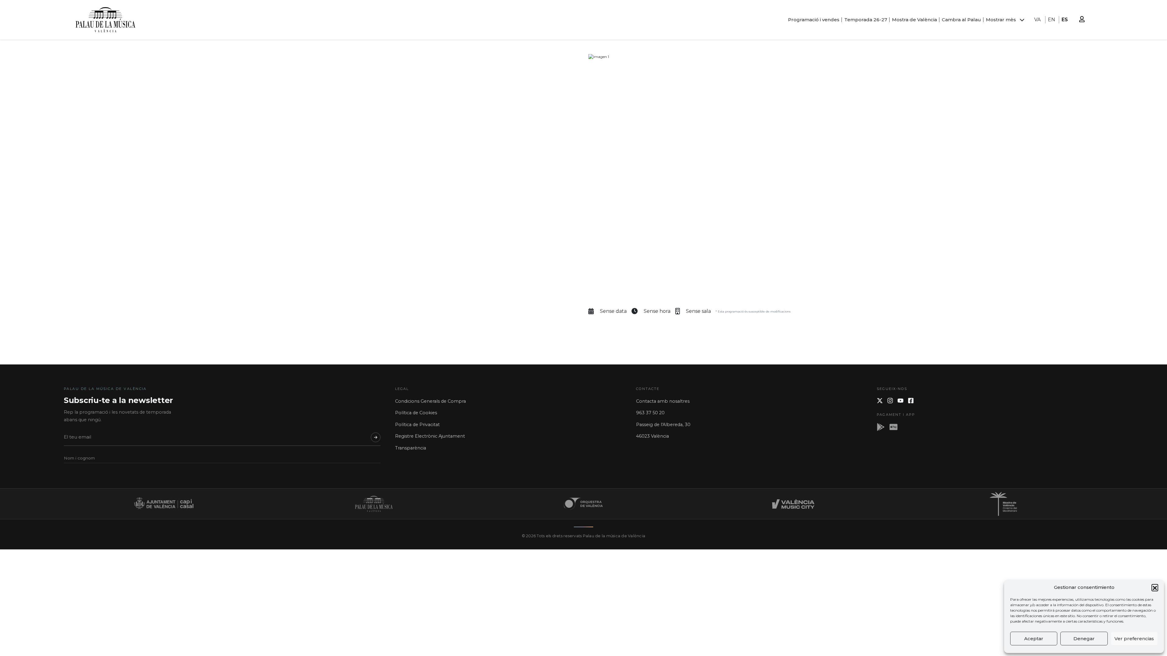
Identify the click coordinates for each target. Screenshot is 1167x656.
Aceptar (1033, 638)
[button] (1155, 587)
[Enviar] (375, 437)
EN (1051, 19)
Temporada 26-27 (865, 19)
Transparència (410, 448)
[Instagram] (890, 401)
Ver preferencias (1134, 638)
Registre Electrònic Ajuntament (430, 436)
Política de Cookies (416, 412)
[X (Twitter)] (880, 401)
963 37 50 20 (650, 412)
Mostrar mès (1001, 19)
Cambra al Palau (961, 19)
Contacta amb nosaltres (663, 401)
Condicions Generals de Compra (430, 401)
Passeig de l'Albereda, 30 (663, 424)
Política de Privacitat (417, 424)
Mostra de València (914, 19)
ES (1065, 19)
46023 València (652, 436)
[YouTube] (900, 401)
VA (1037, 19)
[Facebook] (911, 401)
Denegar (1084, 638)
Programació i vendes (813, 19)
